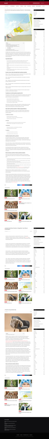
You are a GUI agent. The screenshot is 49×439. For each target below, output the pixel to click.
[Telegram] (2, 46)
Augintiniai (35, 31)
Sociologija (35, 361)
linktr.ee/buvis (35, 311)
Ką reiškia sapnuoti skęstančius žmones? (38, 24)
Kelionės (35, 347)
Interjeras (35, 45)
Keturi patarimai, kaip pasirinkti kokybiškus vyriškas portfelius (25, 222)
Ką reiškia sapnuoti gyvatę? (37, 25)
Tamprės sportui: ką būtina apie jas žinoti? (9, 279)
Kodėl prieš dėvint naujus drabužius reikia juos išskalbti (24, 199)
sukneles (27, 237)
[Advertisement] (23, 424)
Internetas (35, 46)
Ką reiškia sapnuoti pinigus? (37, 26)
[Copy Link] (2, 49)
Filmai (34, 40)
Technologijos (35, 69)
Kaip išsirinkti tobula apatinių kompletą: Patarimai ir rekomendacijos (25, 292)
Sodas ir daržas (35, 281)
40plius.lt (35, 315)
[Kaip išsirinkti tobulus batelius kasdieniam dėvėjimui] (11, 205)
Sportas (34, 64)
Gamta (34, 41)
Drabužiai (6, 209)
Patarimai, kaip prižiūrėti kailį (8, 221)
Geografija (35, 42)
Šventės (35, 68)
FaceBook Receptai (10, 0)
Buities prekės (20, 278)
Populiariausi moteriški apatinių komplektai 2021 (11, 45)
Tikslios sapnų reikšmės (36, 322)
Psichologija (35, 55)
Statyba (34, 65)
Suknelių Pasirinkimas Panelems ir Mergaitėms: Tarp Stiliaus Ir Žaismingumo (25, 203)
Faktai (34, 338)
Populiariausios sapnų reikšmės (37, 21)
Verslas (34, 74)
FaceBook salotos (15, 0)
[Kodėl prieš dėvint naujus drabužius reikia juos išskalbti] (25, 193)
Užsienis (35, 73)
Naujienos (35, 54)
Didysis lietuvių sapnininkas (37, 20)
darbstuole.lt (35, 14)
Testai (34, 370)
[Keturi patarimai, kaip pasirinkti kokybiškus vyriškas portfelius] (25, 215)
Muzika (34, 51)
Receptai (35, 356)
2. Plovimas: (9, 47)
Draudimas (35, 37)
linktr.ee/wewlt (35, 13)
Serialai (34, 60)
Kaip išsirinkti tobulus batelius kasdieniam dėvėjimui (10, 210)
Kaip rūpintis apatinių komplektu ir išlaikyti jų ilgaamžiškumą (12, 46)
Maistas (35, 50)
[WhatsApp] (2, 47)
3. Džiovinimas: (9, 48)
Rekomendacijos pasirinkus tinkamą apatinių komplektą (12, 50)
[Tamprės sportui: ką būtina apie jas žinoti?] (11, 193)
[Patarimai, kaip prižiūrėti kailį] (11, 215)
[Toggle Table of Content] (23, 43)
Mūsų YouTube (6, 0)
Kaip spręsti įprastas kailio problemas (10, 334)
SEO (34, 59)
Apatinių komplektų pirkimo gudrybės (10, 49)
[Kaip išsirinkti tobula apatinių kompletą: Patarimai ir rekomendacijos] (25, 285)
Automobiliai (35, 32)
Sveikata (35, 366)
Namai (34, 352)
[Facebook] (2, 44)
